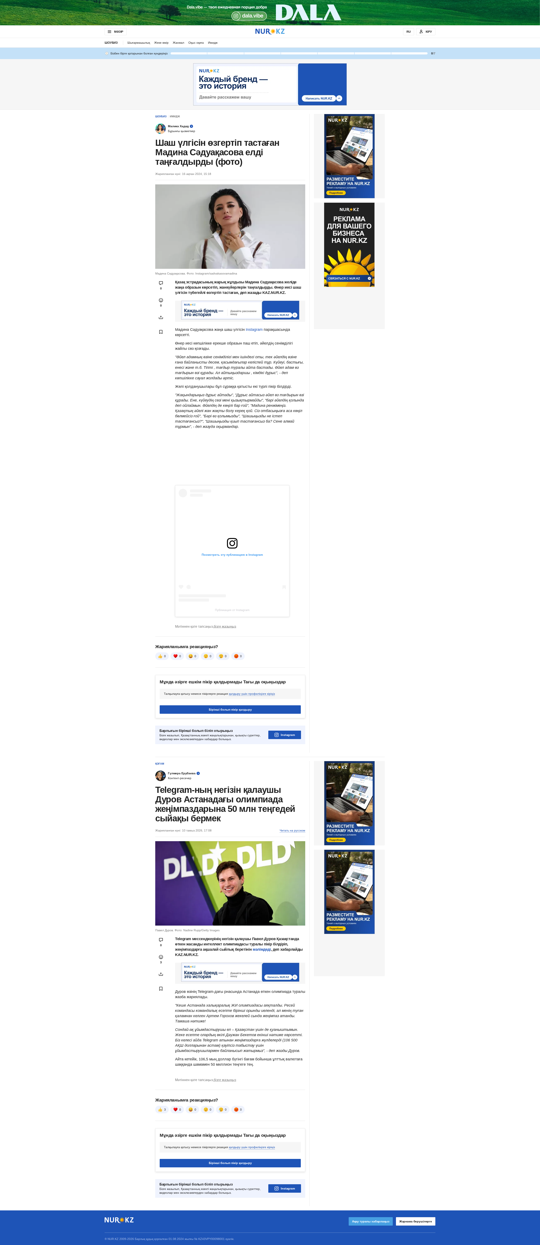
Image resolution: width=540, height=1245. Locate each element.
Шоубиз (111, 42)
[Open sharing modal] (161, 317)
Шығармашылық (138, 42)
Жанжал (178, 42)
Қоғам (159, 763)
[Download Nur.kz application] (270, 12)
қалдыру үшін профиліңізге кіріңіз (252, 693)
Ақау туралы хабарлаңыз (370, 1221)
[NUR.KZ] (270, 31)
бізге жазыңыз (225, 626)
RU (408, 31)
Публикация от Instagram (232, 610)
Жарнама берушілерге (415, 1221)
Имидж (212, 42)
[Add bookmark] (161, 331)
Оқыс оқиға (196, 42)
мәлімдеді (262, 949)
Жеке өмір (161, 42)
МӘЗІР (118, 31)
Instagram (254, 329)
